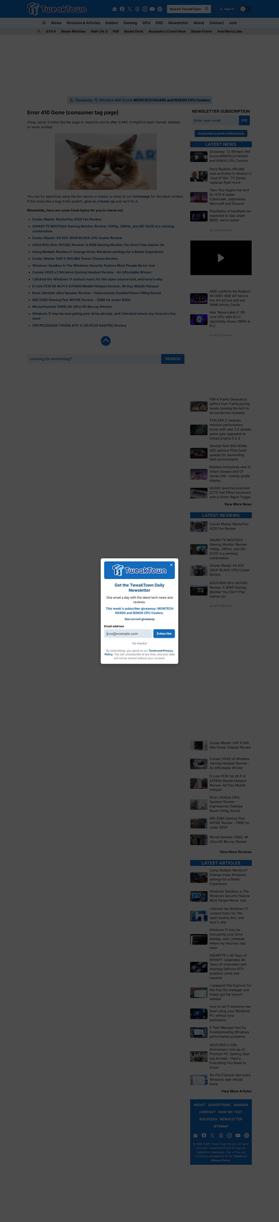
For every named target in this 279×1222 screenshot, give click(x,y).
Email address (114, 626)
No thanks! (139, 643)
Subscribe (164, 633)
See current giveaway (140, 619)
